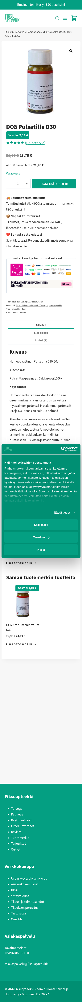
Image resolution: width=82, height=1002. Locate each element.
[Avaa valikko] (65, 18)
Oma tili (16, 919)
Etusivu (9, 32)
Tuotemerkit (20, 838)
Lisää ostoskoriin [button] (19, 563)
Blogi (14, 890)
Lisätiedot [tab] (41, 333)
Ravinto (16, 832)
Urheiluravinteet (22, 826)
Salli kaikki (41, 524)
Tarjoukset (18, 843)
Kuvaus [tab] (41, 324)
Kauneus (17, 814)
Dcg (24, 308)
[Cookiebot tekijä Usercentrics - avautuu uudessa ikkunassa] (61, 449)
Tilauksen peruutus (24, 907)
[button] (71, 50)
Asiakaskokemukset (25, 884)
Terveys (19, 32)
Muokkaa (39, 537)
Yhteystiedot (20, 896)
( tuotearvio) (35, 143)
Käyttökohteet (21, 820)
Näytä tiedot (62, 512)
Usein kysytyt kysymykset (29, 878)
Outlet (15, 849)
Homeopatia (34, 32)
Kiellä (41, 549)
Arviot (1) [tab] (41, 340)
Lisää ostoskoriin (53, 183)
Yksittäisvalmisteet (54, 32)
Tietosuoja (18, 913)
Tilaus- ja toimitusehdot (27, 902)
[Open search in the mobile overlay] (57, 18)
